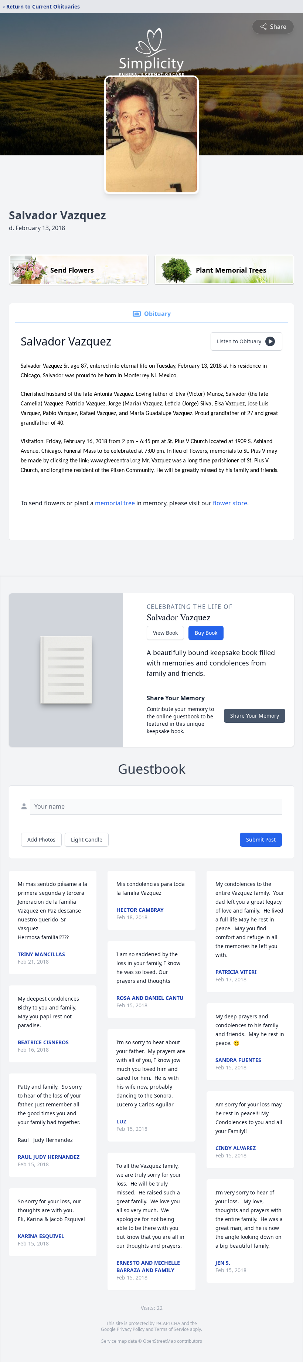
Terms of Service (171, 1329)
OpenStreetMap (159, 1341)
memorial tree (115, 503)
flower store (230, 503)
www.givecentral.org (116, 461)
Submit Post (261, 839)
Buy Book (206, 632)
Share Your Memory (254, 715)
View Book (165, 632)
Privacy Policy (130, 1329)
